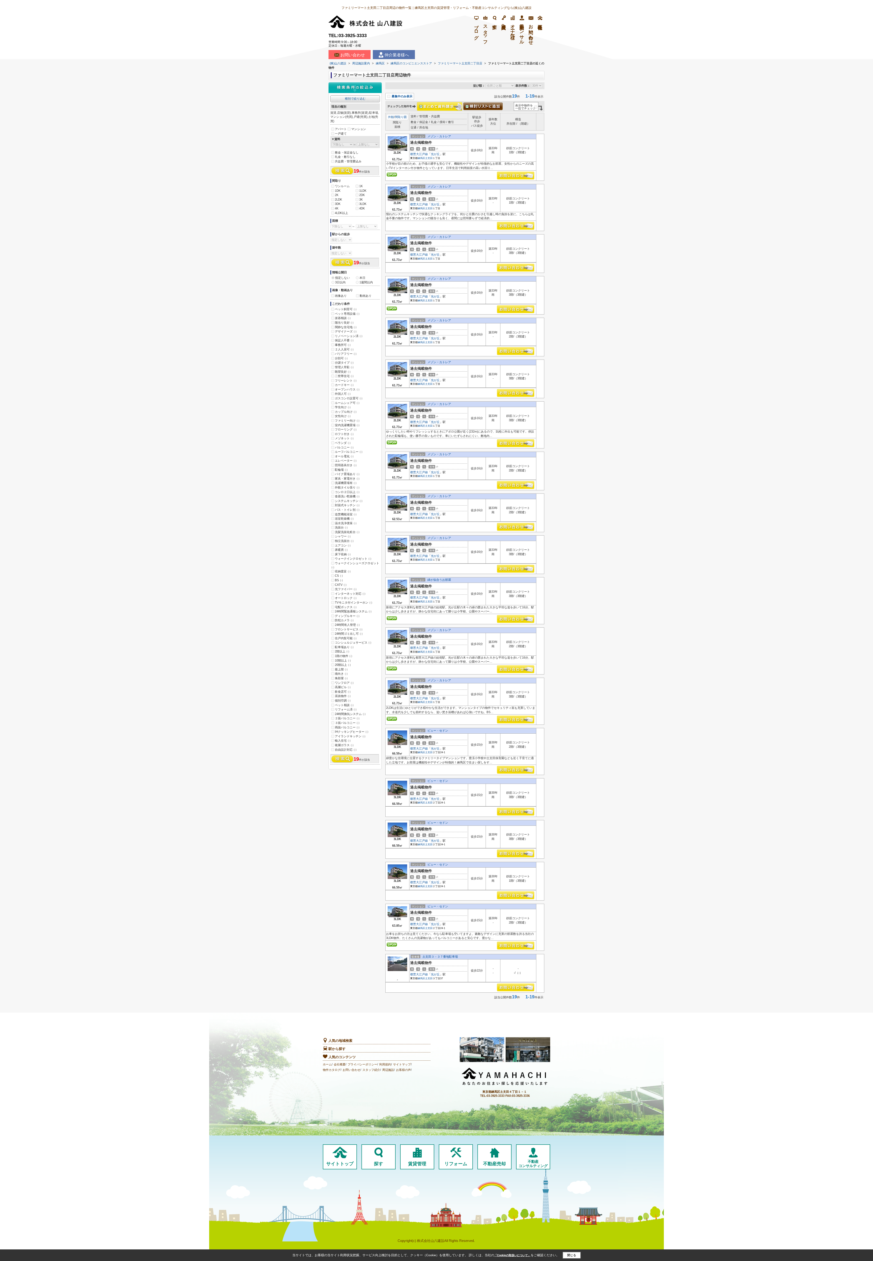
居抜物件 (343, 696)
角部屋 (341, 678)
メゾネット (344, 438)
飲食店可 (343, 691)
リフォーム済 (345, 709)
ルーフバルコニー (348, 451)
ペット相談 (344, 705)
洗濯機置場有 (345, 483)
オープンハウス (347, 389)
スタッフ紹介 (371, 1070)
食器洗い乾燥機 (347, 496)
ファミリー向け (347, 420)
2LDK (338, 199)
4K (337, 208)
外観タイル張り (347, 487)
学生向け (343, 407)
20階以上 (343, 665)
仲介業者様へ (396, 55)
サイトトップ (340, 1163)
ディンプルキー (347, 616)
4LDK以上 (341, 213)
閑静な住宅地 (345, 327)
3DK (338, 204)
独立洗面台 (344, 541)
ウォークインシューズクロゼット (355, 565)
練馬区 (421, 158)
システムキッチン (348, 501)
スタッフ (485, 32)
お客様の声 (403, 1070)
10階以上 (343, 660)
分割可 (341, 358)
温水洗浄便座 (345, 523)
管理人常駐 (344, 367)
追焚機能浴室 (345, 514)
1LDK (362, 190)
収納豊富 (343, 571)
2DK (362, 195)
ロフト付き (344, 434)
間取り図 (401, 117)
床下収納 (343, 554)
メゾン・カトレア (439, 136)
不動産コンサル (521, 32)
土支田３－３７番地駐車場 (440, 956)
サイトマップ (402, 1064)
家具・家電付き (347, 478)
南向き (341, 673)
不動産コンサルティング (533, 1164)
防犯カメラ (344, 620)
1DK (338, 190)
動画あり (365, 295)
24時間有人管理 (347, 625)
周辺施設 (388, 1070)
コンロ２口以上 (347, 492)
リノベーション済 (348, 336)
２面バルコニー (347, 718)
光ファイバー (345, 589)
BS (339, 580)
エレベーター (345, 460)
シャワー (343, 536)
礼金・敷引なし (345, 157)
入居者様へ (503, 24)
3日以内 (340, 282)
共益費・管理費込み (348, 161)
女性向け (343, 416)
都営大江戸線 (419, 154)
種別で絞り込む (355, 98)
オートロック (345, 598)
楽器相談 (343, 318)
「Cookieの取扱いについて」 (512, 1255)
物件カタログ (332, 1070)
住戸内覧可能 (345, 638)
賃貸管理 (417, 1163)
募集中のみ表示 (401, 96)
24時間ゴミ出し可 (349, 633)
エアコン (343, 545)
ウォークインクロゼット (353, 558)
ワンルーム (342, 186)
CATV (340, 584)
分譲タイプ (344, 362)
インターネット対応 (350, 593)
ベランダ (343, 443)
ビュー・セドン (437, 730)
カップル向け (345, 411)
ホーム (327, 1064)
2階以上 (342, 651)
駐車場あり (344, 647)
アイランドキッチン (350, 736)
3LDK (362, 204)
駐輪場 (341, 469)
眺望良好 (343, 371)
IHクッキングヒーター (351, 731)
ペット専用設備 (347, 313)
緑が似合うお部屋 (439, 579)
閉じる (571, 1255)
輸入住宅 (343, 740)
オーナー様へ (512, 29)
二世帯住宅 (344, 376)
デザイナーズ (345, 331)
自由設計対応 (345, 749)
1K (361, 186)
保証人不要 (344, 340)
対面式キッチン (347, 505)
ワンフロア (344, 683)
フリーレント (345, 380)
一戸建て (341, 133)
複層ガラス (344, 745)
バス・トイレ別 (347, 509)
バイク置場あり (347, 474)
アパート (341, 129)
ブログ (476, 29)
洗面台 (341, 527)
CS (339, 575)
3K (361, 199)
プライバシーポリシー (362, 1064)
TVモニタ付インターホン (353, 602)
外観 (391, 117)
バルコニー (344, 447)
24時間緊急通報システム (353, 611)
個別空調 (343, 700)
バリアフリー (345, 353)
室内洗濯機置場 (347, 425)
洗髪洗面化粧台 (347, 532)
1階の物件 (343, 656)
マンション (358, 129)
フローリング (345, 429)
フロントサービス (348, 629)
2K (337, 195)
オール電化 (344, 456)
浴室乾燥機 (344, 518)
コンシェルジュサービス (353, 642)
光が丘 (435, 154)
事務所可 (343, 345)
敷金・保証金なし (347, 152)
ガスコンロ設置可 (348, 398)
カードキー (344, 385)
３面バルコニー (347, 723)
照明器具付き (345, 465)
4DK (362, 208)
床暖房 (341, 549)
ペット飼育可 (345, 309)
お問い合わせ (352, 55)
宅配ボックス (345, 607)
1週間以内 (366, 282)
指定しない (342, 277)
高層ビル (343, 687)
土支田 (429, 158)
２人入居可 (344, 349)
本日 (362, 277)
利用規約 (385, 1064)
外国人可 (343, 393)
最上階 (341, 669)
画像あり (341, 295)
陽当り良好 (344, 322)
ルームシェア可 (347, 403)
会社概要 (340, 1064)
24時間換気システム (350, 714)
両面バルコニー (347, 727)
